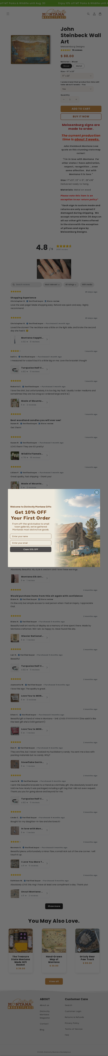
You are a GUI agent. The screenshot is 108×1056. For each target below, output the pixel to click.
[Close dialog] (96, 492)
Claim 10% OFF (30, 549)
